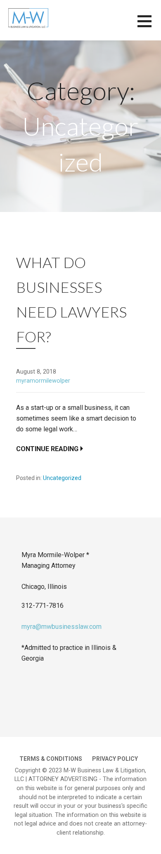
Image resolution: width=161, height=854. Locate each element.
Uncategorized (62, 478)
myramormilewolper (43, 380)
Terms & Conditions (50, 758)
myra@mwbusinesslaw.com (61, 627)
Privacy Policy (115, 758)
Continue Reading (47, 449)
